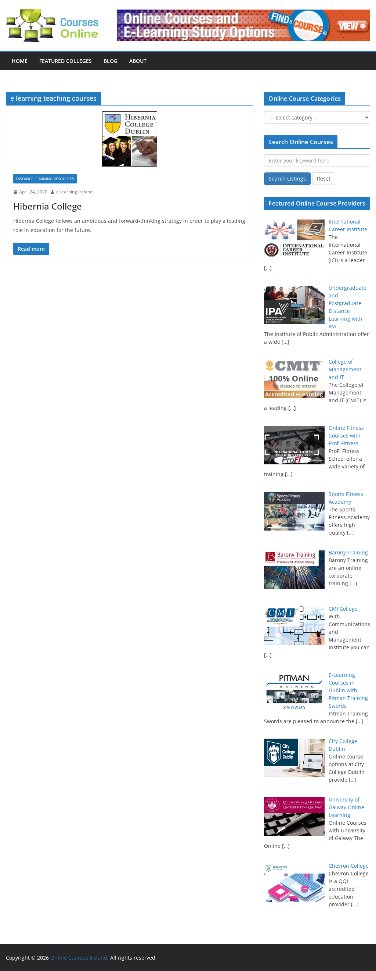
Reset (323, 178)
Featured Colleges (65, 60)
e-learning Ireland (74, 192)
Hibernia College (47, 206)
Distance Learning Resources (45, 178)
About (138, 60)
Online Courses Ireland (78, 957)
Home (20, 60)
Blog (111, 60)
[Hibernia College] (129, 139)
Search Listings (287, 178)
